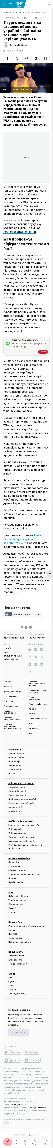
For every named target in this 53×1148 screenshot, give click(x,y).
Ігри (30, 733)
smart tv (12, 1060)
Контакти (33, 709)
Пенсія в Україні (16, 882)
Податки (12, 878)
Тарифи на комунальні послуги (23, 874)
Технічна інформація (38, 704)
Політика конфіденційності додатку (37, 684)
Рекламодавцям (11, 706)
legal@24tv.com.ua (38, 1107)
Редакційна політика (13, 692)
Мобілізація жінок (17, 833)
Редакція (8, 687)
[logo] (19, 4)
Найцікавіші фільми (18, 896)
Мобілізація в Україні (20, 821)
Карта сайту (34, 728)
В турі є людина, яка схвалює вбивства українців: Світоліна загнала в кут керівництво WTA (39, 13)
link (29, 649)
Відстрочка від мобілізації (21, 841)
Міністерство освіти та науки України (26, 926)
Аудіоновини (14, 769)
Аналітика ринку (16, 955)
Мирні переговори (17, 795)
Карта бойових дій (17, 791)
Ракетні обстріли (16, 787)
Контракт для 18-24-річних (21, 837)
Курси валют (14, 866)
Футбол (12, 981)
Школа (11, 930)
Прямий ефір (14, 761)
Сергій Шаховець (18, 45)
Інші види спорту (16, 993)
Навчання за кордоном (19, 942)
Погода (11, 773)
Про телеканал (10, 696)
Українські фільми (17, 900)
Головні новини (16, 753)
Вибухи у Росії (15, 807)
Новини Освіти (16, 922)
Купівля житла (15, 959)
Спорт (11, 973)
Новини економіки (19, 858)
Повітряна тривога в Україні (22, 799)
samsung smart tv (32, 1060)
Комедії (12, 908)
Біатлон (12, 989)
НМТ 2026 (12, 934)
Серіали (12, 912)
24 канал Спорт (10, 13)
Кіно (11, 892)
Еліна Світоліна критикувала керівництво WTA (22, 539)
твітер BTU (20, 50)
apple (32, 1052)
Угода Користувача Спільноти (37, 691)
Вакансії (32, 714)
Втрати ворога (15, 811)
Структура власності (38, 719)
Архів (31, 724)
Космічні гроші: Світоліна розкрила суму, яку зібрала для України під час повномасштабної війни (22, 225)
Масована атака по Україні (21, 803)
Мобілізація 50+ (16, 829)
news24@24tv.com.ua (14, 638)
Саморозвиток (15, 938)
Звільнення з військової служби (23, 825)
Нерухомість (15, 951)
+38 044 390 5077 (37, 638)
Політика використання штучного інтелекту (12, 726)
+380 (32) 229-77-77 (20, 1105)
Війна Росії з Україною (21, 783)
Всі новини (14, 749)
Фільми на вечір (16, 904)
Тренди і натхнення (17, 964)
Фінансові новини (17, 870)
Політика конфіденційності (12, 719)
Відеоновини (14, 765)
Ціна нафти (13, 862)
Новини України (16, 757)
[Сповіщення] (49, 4)
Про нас (7, 682)
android (12, 1052)
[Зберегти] (45, 58)
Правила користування (10, 712)
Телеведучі (9, 701)
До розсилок (18, 1033)
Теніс (22, 13)
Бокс (10, 977)
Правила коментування (35, 698)
